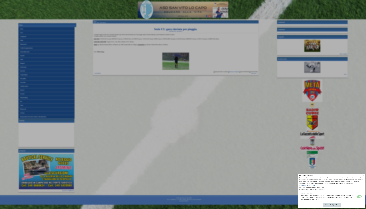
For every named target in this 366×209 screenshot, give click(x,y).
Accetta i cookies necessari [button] (331, 205)
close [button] (363, 175)
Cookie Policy (302, 185)
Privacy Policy (311, 185)
